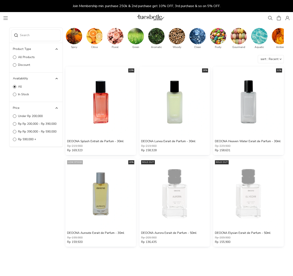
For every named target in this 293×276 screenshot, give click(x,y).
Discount (24, 65)
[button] (279, 18)
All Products (26, 57)
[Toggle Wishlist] (132, 134)
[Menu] (5, 18)
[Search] (270, 18)
